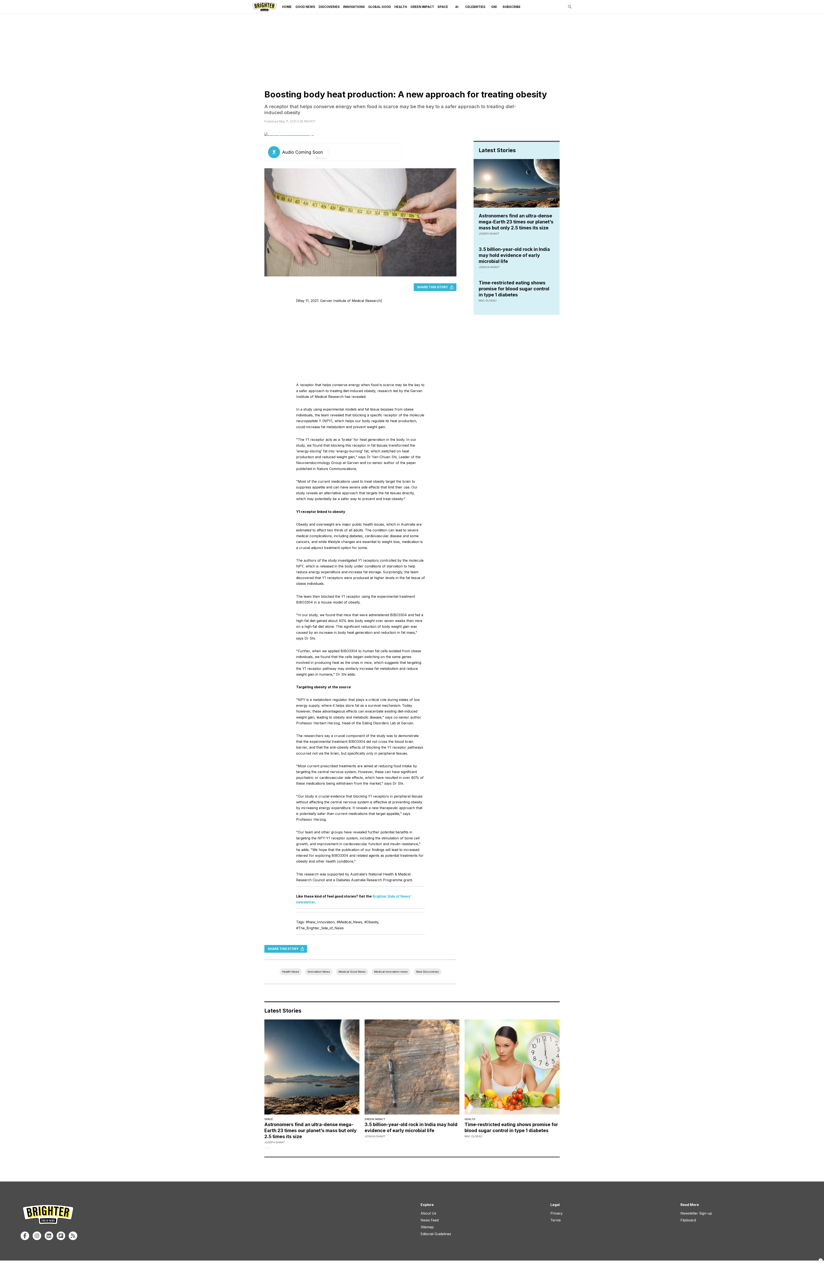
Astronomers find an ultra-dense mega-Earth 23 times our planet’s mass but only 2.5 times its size (516, 222)
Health (400, 7)
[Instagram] (37, 1235)
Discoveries (329, 7)
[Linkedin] (49, 1235)
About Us (428, 1213)
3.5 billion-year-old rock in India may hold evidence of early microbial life (514, 255)
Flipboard (688, 1220)
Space (443, 7)
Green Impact (422, 7)
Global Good (379, 7)
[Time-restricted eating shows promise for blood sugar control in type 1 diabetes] (512, 1067)
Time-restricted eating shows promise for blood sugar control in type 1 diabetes (514, 288)
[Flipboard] (61, 1235)
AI (456, 7)
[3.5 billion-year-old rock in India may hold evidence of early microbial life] (412, 1067)
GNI (494, 7)
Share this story (432, 287)
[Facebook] (25, 1235)
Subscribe (512, 7)
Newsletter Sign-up (696, 1213)
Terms (555, 1220)
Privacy (556, 1213)
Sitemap (427, 1227)
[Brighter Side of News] (264, 7)
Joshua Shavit (489, 267)
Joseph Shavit (489, 233)
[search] (570, 7)
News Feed (430, 1220)
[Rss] (73, 1235)
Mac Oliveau (488, 300)
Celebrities (475, 7)
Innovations (354, 7)
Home (287, 7)
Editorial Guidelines (436, 1234)
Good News (305, 7)
